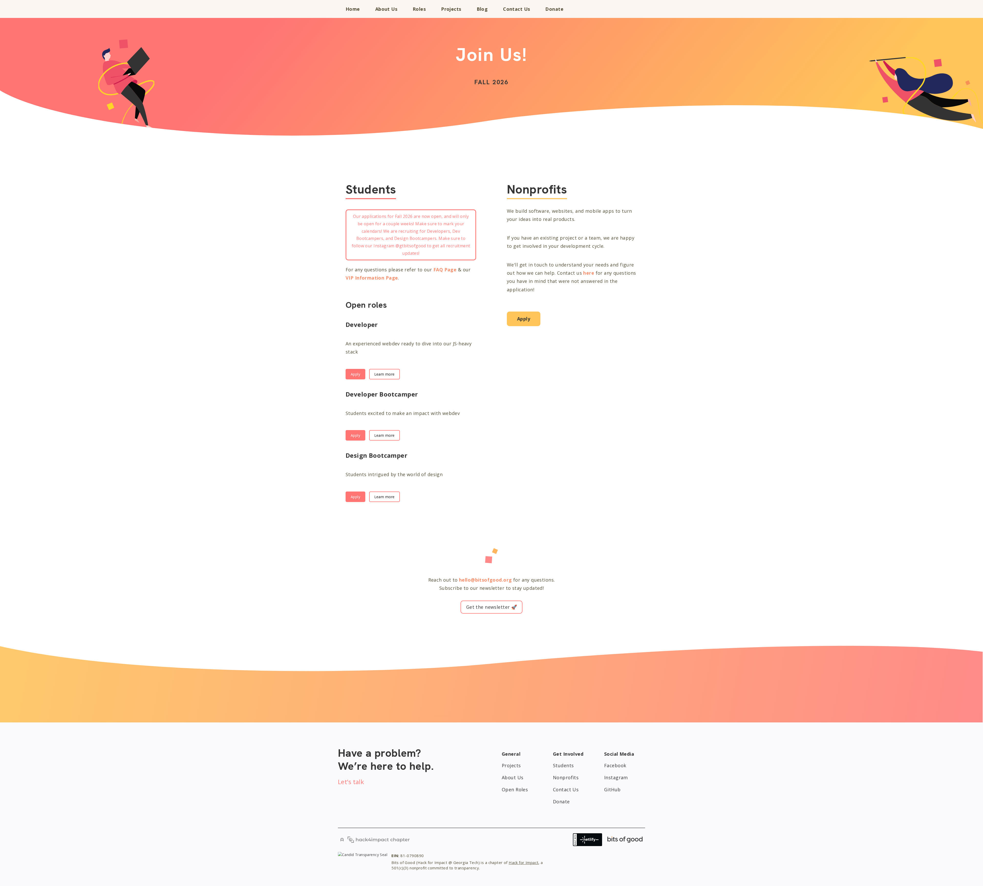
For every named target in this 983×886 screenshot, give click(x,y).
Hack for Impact (523, 862)
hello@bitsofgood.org (485, 580)
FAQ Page (444, 269)
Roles (419, 9)
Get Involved (617, 9)
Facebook (615, 765)
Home (353, 9)
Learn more (384, 374)
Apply (355, 374)
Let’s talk (351, 781)
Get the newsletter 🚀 (491, 607)
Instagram (616, 777)
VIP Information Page (372, 278)
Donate (554, 9)
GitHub (612, 789)
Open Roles (515, 789)
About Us (386, 9)
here (588, 273)
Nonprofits (566, 777)
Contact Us (516, 9)
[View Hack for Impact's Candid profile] (362, 862)
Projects (451, 9)
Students (563, 765)
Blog (482, 9)
